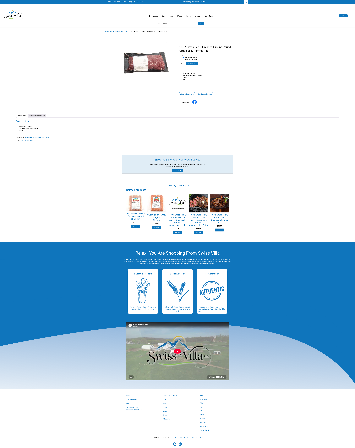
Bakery (202, 415)
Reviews (165, 407)
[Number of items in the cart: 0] (351, 16)
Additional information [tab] (37, 115)
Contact (165, 411)
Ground (27, 140)
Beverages (203, 399)
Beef (114, 31)
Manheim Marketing (180, 438)
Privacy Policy (191, 438)
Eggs (201, 407)
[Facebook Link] (194, 102)
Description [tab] (22, 115)
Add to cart (192, 63)
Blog (164, 399)
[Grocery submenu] (202, 16)
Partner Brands (204, 430)
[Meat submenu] (182, 16)
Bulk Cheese (204, 426)
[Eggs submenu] (174, 16)
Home (107, 31)
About (165, 403)
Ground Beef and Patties (123, 31)
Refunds (198, 438)
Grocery (202, 418)
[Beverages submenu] (158, 16)
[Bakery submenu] (192, 16)
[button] (166, 42)
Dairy (201, 403)
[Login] (246, 2)
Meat (111, 31)
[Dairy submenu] (166, 16)
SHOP (202, 395)
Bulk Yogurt (203, 422)
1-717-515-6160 (131, 399)
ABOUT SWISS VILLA (170, 396)
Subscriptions (167, 419)
